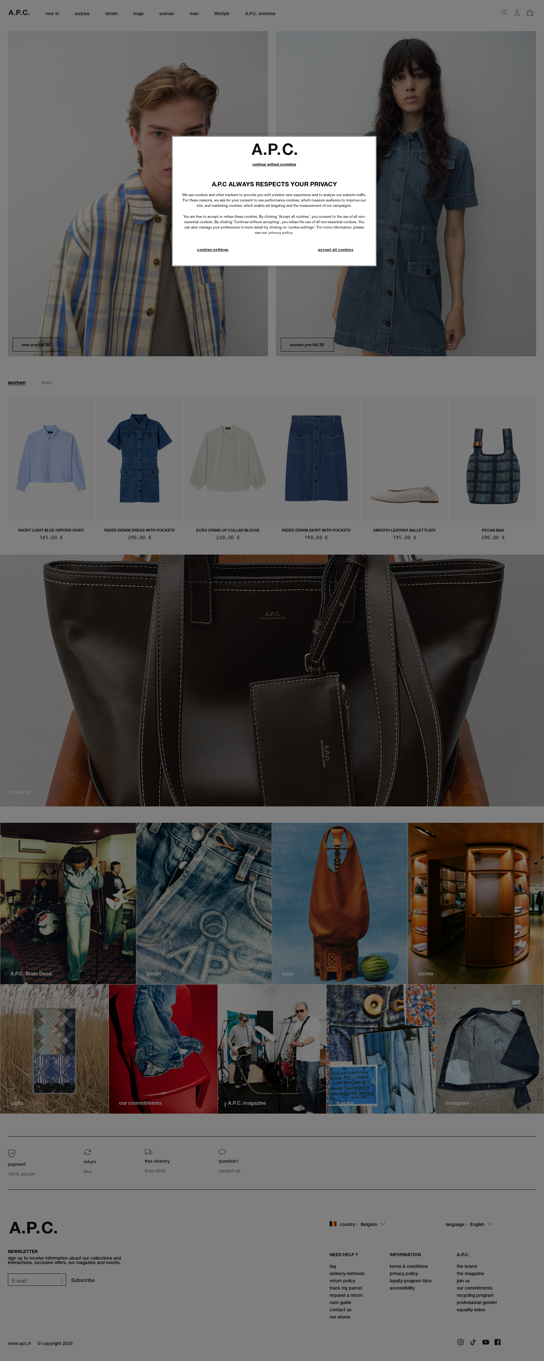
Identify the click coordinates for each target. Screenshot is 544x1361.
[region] (274, 201)
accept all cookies (335, 249)
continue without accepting (274, 164)
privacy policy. (281, 232)
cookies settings (213, 249)
